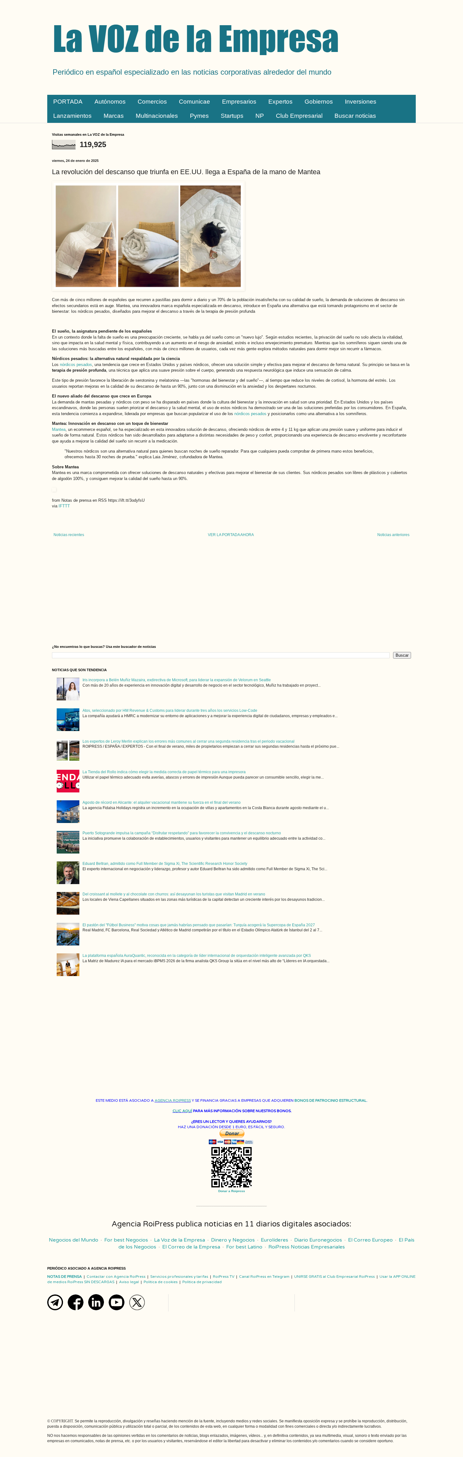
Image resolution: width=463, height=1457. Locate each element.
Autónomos (110, 101)
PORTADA (68, 101)
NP (259, 115)
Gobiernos (319, 101)
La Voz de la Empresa (179, 1240)
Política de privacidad (202, 1282)
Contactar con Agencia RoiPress (116, 1276)
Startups (232, 115)
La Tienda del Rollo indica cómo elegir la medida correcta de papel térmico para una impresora (164, 772)
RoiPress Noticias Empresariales (306, 1247)
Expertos (280, 101)
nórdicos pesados (76, 364)
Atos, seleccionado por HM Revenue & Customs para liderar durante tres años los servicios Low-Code (170, 710)
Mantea (59, 429)
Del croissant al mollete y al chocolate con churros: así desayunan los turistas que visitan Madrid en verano (174, 894)
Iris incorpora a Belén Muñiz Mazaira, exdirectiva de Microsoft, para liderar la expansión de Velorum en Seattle (177, 680)
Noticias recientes (69, 535)
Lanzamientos (72, 115)
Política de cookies (161, 1282)
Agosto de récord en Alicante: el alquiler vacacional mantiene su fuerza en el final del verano (162, 802)
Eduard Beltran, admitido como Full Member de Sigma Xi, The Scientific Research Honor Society (165, 863)
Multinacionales (157, 115)
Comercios (152, 101)
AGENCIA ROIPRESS (173, 1100)
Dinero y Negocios (233, 1240)
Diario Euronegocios (318, 1240)
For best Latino (244, 1247)
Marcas (114, 115)
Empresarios (239, 101)
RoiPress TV (223, 1276)
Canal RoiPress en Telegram (264, 1276)
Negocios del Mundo (73, 1240)
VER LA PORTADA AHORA (231, 535)
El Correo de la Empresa (191, 1247)
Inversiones (360, 101)
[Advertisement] (231, 591)
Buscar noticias (355, 115)
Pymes (199, 115)
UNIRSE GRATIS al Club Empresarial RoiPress (334, 1276)
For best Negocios (126, 1240)
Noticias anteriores (393, 535)
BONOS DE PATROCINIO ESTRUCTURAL (330, 1100)
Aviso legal (129, 1282)
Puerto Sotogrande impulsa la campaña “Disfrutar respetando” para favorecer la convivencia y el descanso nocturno (182, 833)
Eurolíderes (274, 1240)
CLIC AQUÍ (182, 1111)
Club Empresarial (299, 115)
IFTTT (64, 506)
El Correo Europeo (370, 1240)
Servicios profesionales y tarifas (179, 1276)
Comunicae (194, 101)
